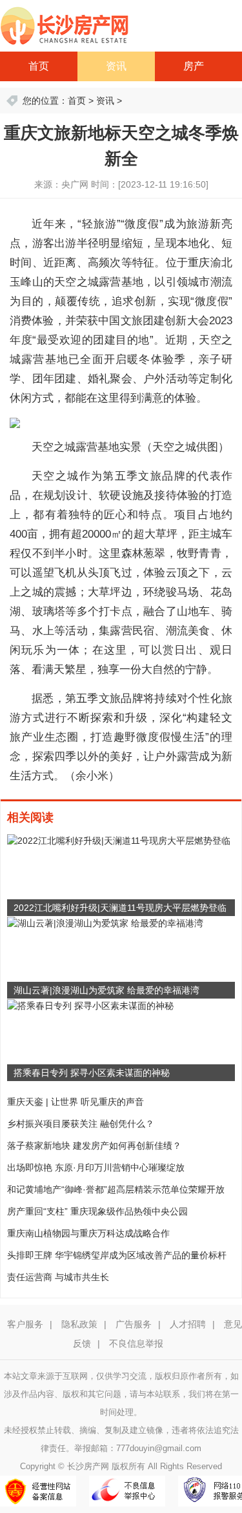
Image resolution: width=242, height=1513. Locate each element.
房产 (193, 66)
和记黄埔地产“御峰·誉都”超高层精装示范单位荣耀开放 (116, 1189)
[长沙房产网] (64, 25)
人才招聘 (188, 1324)
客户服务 (25, 1324)
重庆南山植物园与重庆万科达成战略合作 (88, 1233)
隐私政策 (79, 1324)
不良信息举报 (136, 1343)
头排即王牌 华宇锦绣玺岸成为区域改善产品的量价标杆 (117, 1255)
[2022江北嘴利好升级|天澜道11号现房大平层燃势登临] (118, 840)
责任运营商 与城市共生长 (58, 1277)
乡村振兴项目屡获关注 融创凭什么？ (80, 1123)
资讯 (116, 66)
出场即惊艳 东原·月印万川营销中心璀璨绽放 (96, 1167)
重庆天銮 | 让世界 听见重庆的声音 (75, 1102)
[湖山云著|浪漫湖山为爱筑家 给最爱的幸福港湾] (105, 922)
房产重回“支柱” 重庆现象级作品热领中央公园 (97, 1211)
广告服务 (134, 1324)
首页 (38, 66)
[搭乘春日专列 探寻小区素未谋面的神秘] (90, 1005)
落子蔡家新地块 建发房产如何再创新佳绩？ (94, 1145)
